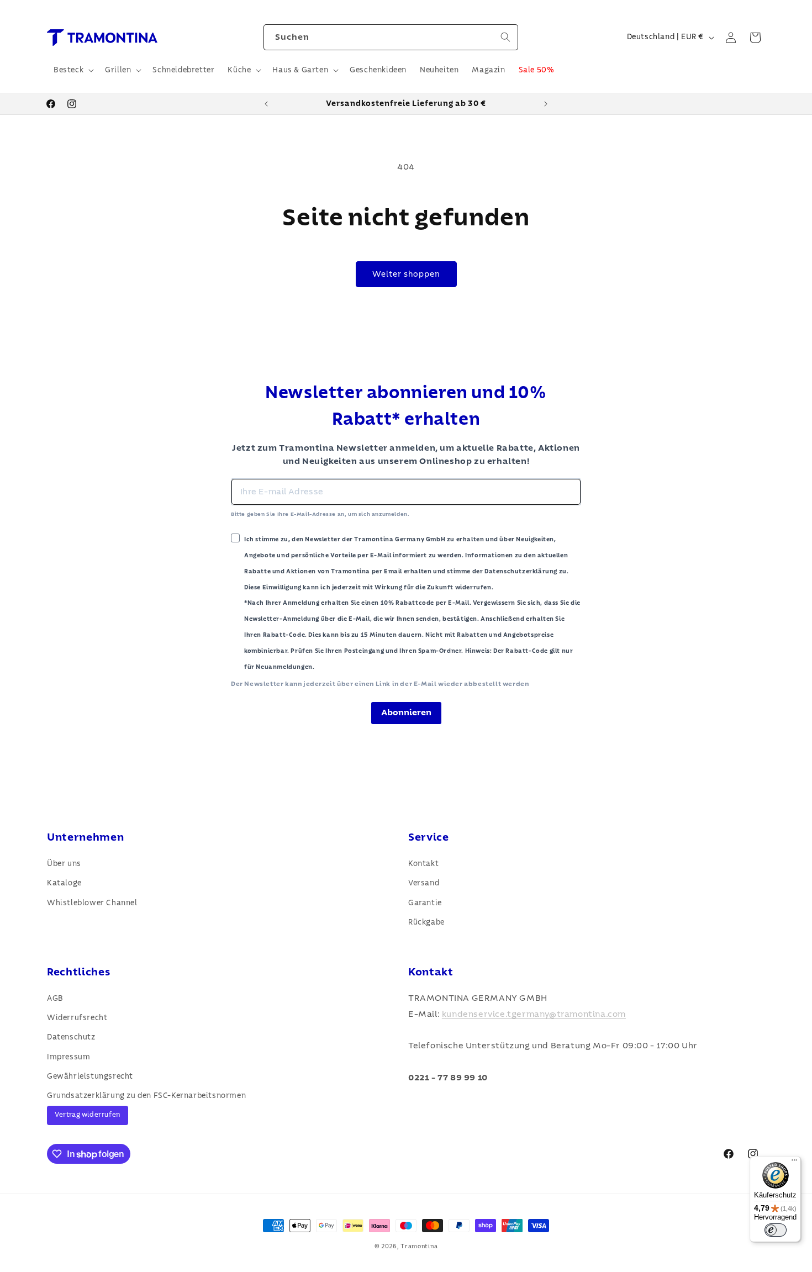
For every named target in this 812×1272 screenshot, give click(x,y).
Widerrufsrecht (77, 1018)
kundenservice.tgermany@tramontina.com (534, 1014)
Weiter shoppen (406, 274)
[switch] (775, 1230)
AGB (55, 998)
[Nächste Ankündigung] (546, 103)
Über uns (64, 864)
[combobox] (391, 37)
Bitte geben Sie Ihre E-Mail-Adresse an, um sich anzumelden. (320, 514)
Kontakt (423, 864)
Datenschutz (71, 1037)
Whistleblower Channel (92, 903)
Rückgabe (426, 922)
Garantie (425, 903)
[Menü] (794, 1162)
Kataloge (64, 883)
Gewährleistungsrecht (90, 1076)
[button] (72, 70)
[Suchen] (505, 37)
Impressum (68, 1057)
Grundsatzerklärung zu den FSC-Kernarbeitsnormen (146, 1096)
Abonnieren (406, 712)
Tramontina (418, 1246)
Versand (423, 883)
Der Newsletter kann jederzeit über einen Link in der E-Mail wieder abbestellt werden (380, 683)
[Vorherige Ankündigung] (266, 103)
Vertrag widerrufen (87, 1114)
